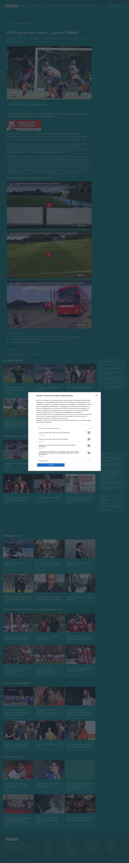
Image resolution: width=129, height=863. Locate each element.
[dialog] (64, 431)
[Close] (97, 396)
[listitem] (64, 428)
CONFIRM (50, 465)
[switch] (87, 432)
